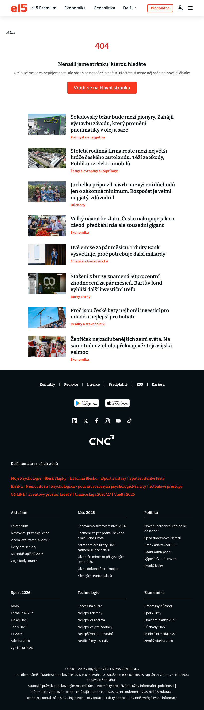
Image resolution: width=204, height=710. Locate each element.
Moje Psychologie (26, 478)
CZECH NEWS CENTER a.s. (120, 668)
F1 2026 (16, 633)
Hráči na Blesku (83, 478)
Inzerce (93, 384)
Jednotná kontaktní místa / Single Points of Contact (64, 697)
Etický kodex (115, 697)
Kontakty (47, 384)
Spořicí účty (152, 613)
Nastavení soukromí (123, 691)
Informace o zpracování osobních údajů (59, 691)
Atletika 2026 (20, 640)
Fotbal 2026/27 (22, 613)
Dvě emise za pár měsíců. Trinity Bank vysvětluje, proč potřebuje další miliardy (118, 250)
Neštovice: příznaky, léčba (30, 533)
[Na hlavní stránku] (19, 8)
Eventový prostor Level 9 (50, 494)
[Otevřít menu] (190, 8)
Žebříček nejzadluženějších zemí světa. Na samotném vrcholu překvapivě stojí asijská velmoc (121, 345)
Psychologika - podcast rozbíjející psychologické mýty (98, 486)
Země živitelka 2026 (158, 640)
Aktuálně (19, 512)
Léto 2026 (86, 512)
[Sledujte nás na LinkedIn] (75, 421)
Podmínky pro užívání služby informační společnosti (135, 685)
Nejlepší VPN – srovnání (95, 633)
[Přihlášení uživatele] (180, 8)
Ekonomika (75, 7)
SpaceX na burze (90, 606)
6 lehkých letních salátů (95, 575)
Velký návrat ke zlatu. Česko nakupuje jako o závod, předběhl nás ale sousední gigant (122, 222)
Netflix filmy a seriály (93, 640)
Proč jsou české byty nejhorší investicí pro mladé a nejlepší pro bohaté (120, 313)
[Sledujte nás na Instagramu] (107, 421)
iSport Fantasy (113, 478)
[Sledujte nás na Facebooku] (97, 421)
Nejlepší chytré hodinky (95, 627)
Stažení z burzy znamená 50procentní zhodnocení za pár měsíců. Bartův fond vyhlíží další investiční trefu (116, 282)
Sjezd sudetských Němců (162, 538)
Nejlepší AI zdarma (91, 620)
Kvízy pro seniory (23, 547)
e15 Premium (43, 7)
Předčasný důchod (158, 606)
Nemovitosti (37, 486)
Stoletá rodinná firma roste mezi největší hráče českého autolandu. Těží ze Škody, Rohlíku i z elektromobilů (119, 157)
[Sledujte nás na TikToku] (129, 421)
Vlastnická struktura (156, 691)
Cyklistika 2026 (22, 647)
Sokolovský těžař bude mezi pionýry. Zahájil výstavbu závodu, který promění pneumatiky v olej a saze (122, 123)
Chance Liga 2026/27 (93, 494)
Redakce (71, 384)
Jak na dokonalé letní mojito (98, 568)
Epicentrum (19, 526)
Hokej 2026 (19, 620)
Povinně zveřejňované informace (153, 697)
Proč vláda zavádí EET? (160, 545)
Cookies (98, 691)
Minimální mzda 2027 (160, 633)
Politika (151, 512)
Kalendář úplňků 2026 (27, 554)
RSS (140, 384)
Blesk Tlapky (55, 478)
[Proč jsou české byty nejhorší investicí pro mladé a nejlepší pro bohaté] (47, 317)
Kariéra (158, 384)
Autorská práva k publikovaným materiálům (60, 685)
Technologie (88, 592)
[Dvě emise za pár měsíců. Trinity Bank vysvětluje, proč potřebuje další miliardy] (47, 254)
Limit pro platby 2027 (160, 620)
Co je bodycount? (24, 560)
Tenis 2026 (18, 627)
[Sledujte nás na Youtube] (118, 421)
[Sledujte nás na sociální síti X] (86, 421)
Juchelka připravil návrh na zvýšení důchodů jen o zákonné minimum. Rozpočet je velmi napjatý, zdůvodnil (123, 191)
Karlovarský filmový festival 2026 (102, 526)
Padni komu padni (157, 552)
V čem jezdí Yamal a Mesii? (30, 540)
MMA (15, 606)
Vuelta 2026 (124, 494)
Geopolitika (104, 7)
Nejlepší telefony (90, 613)
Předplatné (118, 384)
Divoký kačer (153, 565)
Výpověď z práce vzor (160, 558)
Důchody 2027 (154, 627)
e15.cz (10, 32)
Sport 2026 (20, 592)
